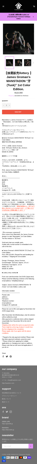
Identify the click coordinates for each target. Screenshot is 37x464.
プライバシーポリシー (9, 396)
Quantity (5, 101)
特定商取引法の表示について (11, 393)
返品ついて (5, 402)
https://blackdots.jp (8, 430)
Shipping (11, 95)
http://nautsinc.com (8, 383)
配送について (6, 399)
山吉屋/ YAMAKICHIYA (13, 454)
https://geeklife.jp (7, 423)
